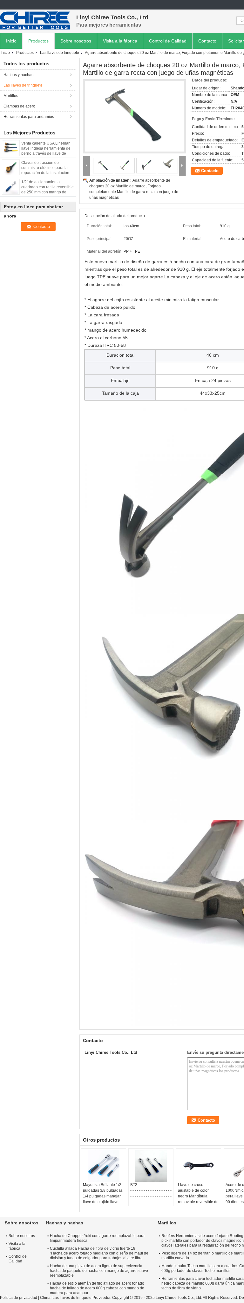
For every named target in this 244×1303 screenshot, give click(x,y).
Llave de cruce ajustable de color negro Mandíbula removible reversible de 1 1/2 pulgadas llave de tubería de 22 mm (198, 1199)
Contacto (207, 40)
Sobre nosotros (75, 40)
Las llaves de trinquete (59, 52)
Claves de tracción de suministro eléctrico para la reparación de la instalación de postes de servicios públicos (45, 172)
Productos (38, 40)
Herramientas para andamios (28, 116)
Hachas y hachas (18, 75)
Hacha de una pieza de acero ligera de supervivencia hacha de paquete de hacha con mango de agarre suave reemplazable (99, 1271)
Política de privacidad (18, 1297)
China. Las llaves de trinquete (66, 1297)
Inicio (11, 40)
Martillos (10, 96)
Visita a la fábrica (120, 40)
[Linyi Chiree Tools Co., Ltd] (35, 20)
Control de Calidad (167, 40)
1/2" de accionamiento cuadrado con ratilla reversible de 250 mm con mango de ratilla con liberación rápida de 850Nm (47, 192)
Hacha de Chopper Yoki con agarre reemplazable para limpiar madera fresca (97, 1238)
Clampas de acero (19, 106)
